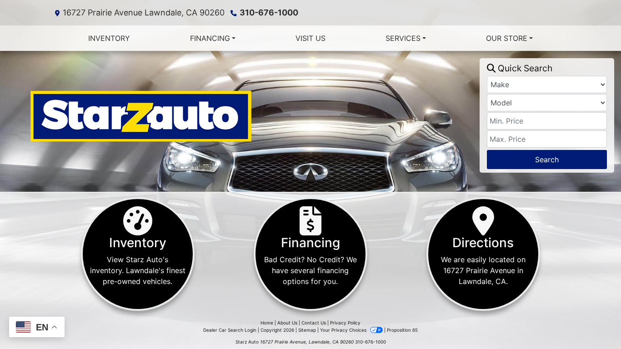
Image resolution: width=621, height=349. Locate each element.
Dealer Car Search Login (229, 330)
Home (266, 322)
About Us (287, 322)
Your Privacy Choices (344, 330)
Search (547, 159)
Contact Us (313, 322)
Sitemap (307, 330)
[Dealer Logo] (243, 115)
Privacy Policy (345, 322)
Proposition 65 (402, 330)
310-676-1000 (269, 12)
